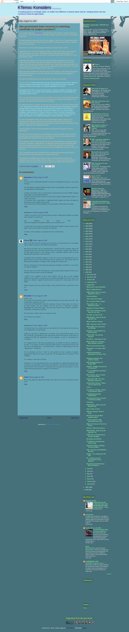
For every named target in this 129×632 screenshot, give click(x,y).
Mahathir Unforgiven (98, 188)
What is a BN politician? (94, 289)
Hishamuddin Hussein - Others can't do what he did (96, 383)
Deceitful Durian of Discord (100, 114)
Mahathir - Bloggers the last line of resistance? (97, 367)
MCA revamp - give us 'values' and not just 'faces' (96, 375)
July (88, 468)
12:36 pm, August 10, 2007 (40, 177)
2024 (87, 228)
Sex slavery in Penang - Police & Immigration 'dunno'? (96, 390)
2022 (87, 234)
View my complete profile (91, 78)
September (90, 282)
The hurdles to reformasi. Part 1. (94, 563)
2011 (87, 262)
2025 (87, 226)
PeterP (26, 377)
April (89, 476)
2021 (87, 236)
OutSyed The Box (90, 501)
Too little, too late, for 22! (94, 315)
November (90, 277)
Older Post (74, 418)
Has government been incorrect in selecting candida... (96, 399)
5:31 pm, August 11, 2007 (39, 325)
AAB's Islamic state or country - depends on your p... (96, 293)
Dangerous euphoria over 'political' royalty (94, 359)
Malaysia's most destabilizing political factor (96, 331)
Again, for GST (96, 176)
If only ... (89, 387)
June (89, 471)
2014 (87, 254)
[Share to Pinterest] (54, 166)
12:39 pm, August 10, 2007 (40, 212)
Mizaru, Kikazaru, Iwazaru (95, 321)
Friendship (90, 402)
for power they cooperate (92, 516)
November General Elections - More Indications (96, 464)
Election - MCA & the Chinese (96, 428)
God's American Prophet (94, 299)
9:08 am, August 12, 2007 (36, 377)
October (89, 279)
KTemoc (26, 240)
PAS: (99, 164)
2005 (87, 489)
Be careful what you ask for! (100, 152)
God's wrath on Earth (93, 409)
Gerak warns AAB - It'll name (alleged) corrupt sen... (95, 379)
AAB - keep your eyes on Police (96, 324)
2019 (87, 241)
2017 (87, 246)
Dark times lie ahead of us (100, 88)
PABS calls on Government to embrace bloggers (96, 435)
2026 (87, 223)
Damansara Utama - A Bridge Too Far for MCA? (96, 446)
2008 (87, 269)
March (89, 479)
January (89, 484)
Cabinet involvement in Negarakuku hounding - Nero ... (96, 354)
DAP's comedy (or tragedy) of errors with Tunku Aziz (101, 140)
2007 (87, 272)
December (90, 274)
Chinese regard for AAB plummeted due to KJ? (94, 420)
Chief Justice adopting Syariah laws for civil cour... (96, 311)
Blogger (84, 628)
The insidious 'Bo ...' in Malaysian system (94, 304)
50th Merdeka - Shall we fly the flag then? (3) (96, 318)
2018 (87, 244)
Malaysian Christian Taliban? (96, 308)
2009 (87, 267)
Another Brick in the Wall (93, 528)
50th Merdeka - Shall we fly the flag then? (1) (96, 431)
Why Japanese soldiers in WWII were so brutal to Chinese (100, 126)
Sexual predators (92, 296)
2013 (87, 257)
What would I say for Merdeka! (96, 287)
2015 (87, 252)
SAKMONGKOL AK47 (92, 561)
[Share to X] (50, 166)
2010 (87, 264)
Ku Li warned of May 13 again (96, 301)
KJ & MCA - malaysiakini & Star (96, 339)
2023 (87, 231)
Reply (26, 206)
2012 (87, 259)
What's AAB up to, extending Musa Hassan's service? (95, 342)
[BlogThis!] (48, 166)
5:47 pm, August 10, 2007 (39, 296)
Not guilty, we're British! (94, 439)
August (89, 285)
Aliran (87, 546)
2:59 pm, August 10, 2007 (39, 240)
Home (49, 418)
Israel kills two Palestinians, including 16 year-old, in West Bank (101, 203)
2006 (87, 487)
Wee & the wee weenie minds (96, 346)
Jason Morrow (70, 628)
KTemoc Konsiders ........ (39, 7)
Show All (109, 574)
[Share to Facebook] (52, 166)
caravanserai (89, 514)
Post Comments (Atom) (53, 424)
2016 (87, 249)
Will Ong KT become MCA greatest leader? (95, 416)
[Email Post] (42, 166)
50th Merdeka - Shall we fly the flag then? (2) (96, 405)
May (88, 474)
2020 (87, 239)
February (90, 481)
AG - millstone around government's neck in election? (94, 459)
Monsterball (28, 177)
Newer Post (23, 418)
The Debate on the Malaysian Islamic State (96, 442)
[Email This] (46, 166)
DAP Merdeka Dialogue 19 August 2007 (95, 363)
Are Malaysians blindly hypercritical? (94, 394)
